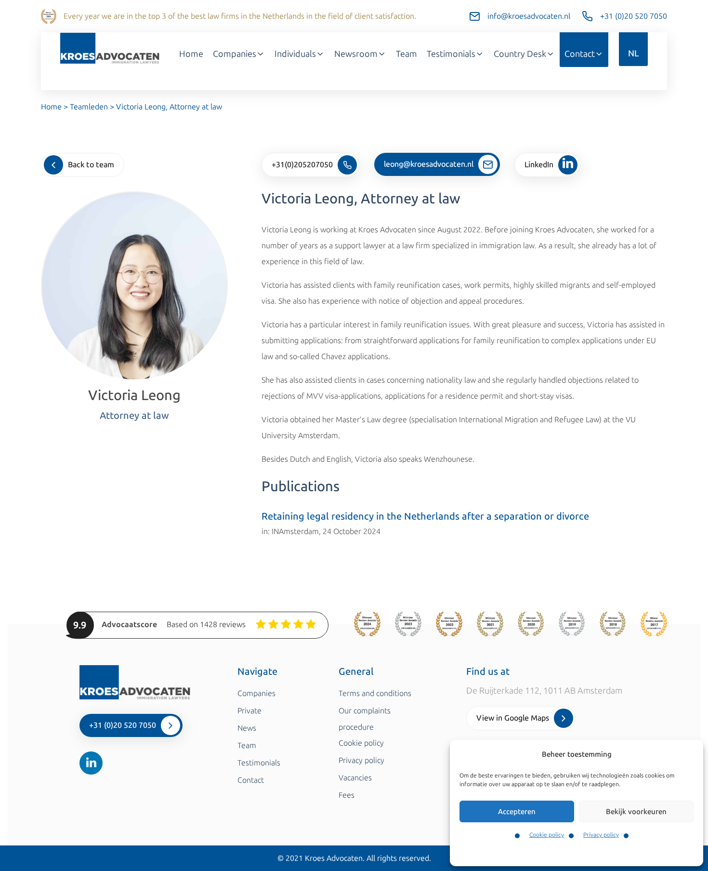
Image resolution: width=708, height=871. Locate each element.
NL (633, 53)
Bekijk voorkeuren (636, 811)
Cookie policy (546, 834)
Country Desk (520, 54)
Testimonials (451, 54)
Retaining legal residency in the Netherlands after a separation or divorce (425, 516)
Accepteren (517, 811)
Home (191, 54)
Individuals (295, 54)
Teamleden (89, 106)
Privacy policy (601, 834)
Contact (579, 54)
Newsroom (356, 54)
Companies (234, 54)
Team (406, 54)
